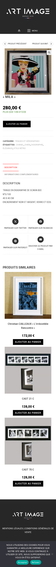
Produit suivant (40, 44)
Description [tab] (10, 167)
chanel (20, 145)
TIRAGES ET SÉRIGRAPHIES (27, 141)
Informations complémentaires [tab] (21, 174)
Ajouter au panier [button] (28, 342)
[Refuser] (52, 554)
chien (27, 145)
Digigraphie (37, 145)
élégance (8, 148)
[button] (49, 52)
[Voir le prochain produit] (51, 44)
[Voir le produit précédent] (5, 44)
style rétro (20, 148)
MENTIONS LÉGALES (12, 528)
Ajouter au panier (17, 124)
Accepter (22, 562)
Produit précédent (17, 44)
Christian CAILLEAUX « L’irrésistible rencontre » (28, 325)
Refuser (36, 562)
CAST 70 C (28, 469)
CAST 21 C (28, 398)
